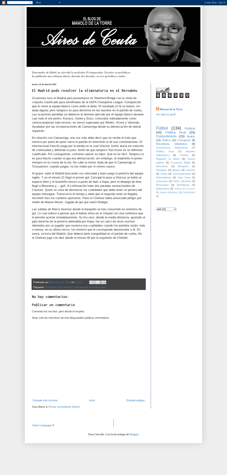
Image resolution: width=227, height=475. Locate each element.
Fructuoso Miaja (180, 162)
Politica (166, 140)
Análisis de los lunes (184, 189)
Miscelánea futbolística (171, 143)
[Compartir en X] (97, 282)
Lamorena (162, 181)
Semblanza (183, 185)
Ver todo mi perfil (165, 114)
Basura (176, 170)
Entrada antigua (135, 400)
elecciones (162, 166)
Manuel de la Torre (171, 109)
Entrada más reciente (45, 400)
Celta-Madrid (188, 192)
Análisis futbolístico (169, 192)
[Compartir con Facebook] (101, 282)
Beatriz (191, 136)
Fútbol (162, 128)
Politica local (175, 132)
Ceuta (163, 173)
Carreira (190, 170)
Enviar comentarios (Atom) (64, 406)
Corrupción (184, 140)
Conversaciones (182, 173)
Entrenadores (163, 177)
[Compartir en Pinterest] (104, 282)
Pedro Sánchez (182, 181)
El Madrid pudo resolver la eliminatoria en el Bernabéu (75, 287)
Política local (165, 151)
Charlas (184, 155)
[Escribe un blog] (94, 282)
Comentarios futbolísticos (172, 147)
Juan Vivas (184, 177)
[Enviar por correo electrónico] (91, 282)
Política (190, 128)
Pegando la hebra (168, 159)
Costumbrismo (166, 136)
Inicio (92, 400)
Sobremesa (162, 188)
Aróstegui (161, 170)
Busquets (183, 166)
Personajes (162, 185)
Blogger (134, 434)
